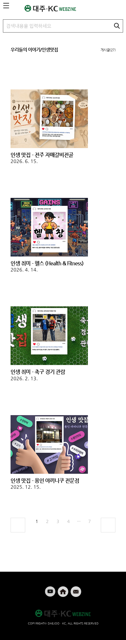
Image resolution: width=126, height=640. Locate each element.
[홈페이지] (63, 589)
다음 (108, 525)
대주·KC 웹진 (53, 8)
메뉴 (6, 6)
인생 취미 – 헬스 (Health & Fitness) (47, 263)
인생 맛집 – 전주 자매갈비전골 (42, 155)
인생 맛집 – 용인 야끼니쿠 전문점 (45, 480)
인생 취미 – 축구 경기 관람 (38, 372)
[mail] (76, 589)
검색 (117, 26)
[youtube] (51, 589)
